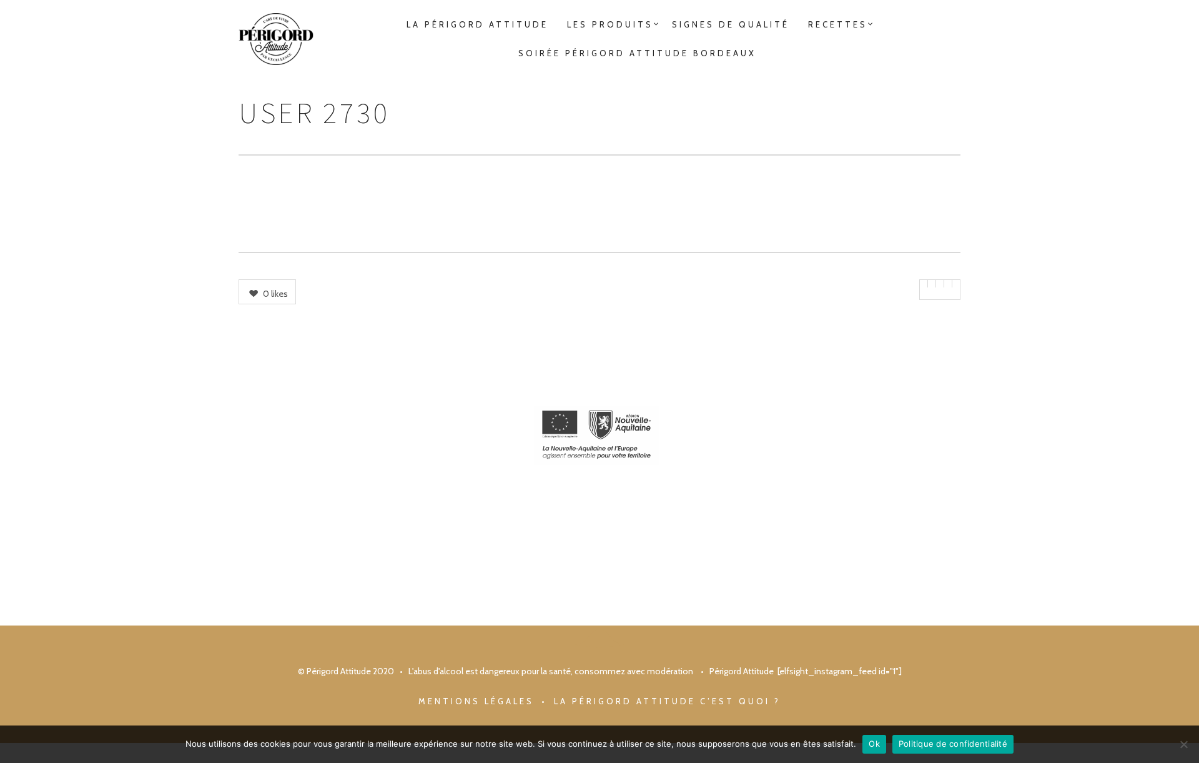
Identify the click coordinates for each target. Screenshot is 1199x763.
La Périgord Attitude (477, 24)
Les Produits (610, 24)
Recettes (837, 24)
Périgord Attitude (741, 671)
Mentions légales (476, 701)
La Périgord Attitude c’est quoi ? (667, 701)
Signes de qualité (730, 24)
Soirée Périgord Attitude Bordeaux (637, 53)
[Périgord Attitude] (276, 39)
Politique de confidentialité (953, 744)
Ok (874, 744)
